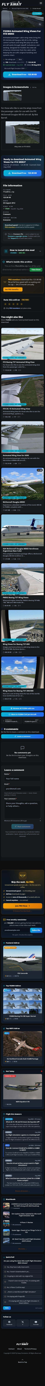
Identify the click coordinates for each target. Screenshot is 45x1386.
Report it (14, 238)
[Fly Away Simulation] (19, 3)
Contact (12, 1349)
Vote (7, 1308)
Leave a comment (23, 736)
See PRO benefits (12, 289)
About (19, 1349)
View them (36, 270)
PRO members (10, 227)
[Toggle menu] (41, 3)
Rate (20, 59)
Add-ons (5, 8)
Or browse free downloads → (22, 911)
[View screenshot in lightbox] (40, 24)
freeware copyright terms (17, 236)
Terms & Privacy (30, 1349)
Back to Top (22, 1362)
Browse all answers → (22, 1191)
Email (7, 784)
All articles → (22, 1249)
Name (7, 774)
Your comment (10, 799)
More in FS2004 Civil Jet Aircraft (23, 714)
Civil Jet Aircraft (37, 8)
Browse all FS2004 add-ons (23, 708)
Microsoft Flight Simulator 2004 (20, 8)
